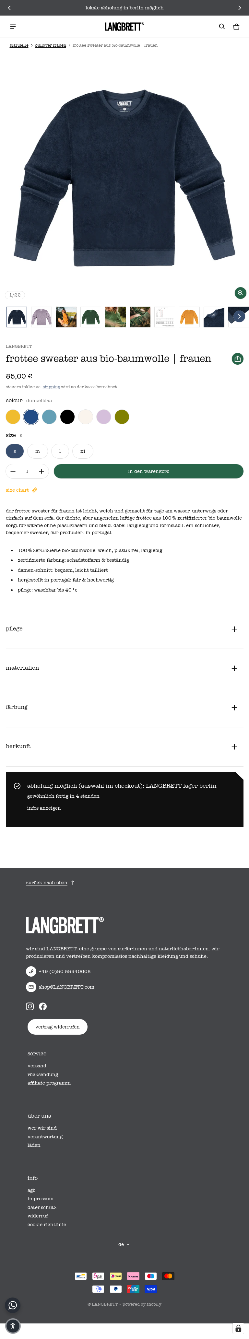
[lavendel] (104, 417)
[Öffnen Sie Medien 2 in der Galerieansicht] (41, 317)
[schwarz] (67, 417)
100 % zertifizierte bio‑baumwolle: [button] (58, 550)
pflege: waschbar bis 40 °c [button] (47, 590)
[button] (222, 26)
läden (34, 1145)
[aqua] (49, 417)
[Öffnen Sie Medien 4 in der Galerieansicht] (90, 317)
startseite (19, 45)
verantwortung (45, 1137)
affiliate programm (49, 1083)
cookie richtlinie (47, 1224)
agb (31, 1190)
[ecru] (85, 417)
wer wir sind (42, 1128)
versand (37, 1066)
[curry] (13, 417)
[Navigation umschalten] (13, 26)
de (121, 1244)
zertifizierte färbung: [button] (42, 560)
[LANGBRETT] (124, 26)
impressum (40, 1199)
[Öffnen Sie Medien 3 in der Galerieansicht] (66, 317)
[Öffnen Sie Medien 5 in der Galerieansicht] (115, 317)
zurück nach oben (46, 883)
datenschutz (42, 1207)
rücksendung (43, 1074)
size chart (17, 490)
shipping (51, 386)
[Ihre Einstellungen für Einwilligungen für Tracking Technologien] (238, 1328)
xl (82, 451)
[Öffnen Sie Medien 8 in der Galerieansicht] (189, 317)
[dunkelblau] (31, 417)
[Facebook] (43, 1006)
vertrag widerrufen (57, 1027)
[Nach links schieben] (9, 8)
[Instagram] (30, 1006)
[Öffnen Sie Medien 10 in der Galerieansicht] (214, 317)
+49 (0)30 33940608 (65, 971)
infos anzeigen (44, 808)
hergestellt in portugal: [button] (45, 580)
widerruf (38, 1216)
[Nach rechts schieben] (239, 8)
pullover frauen (50, 45)
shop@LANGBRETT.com (66, 987)
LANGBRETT (105, 1304)
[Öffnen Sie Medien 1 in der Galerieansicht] (16, 317)
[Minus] (13, 471)
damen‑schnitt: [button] (36, 570)
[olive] (122, 417)
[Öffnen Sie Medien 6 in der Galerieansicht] (140, 317)
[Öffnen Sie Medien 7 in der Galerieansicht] (164, 317)
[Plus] (41, 471)
